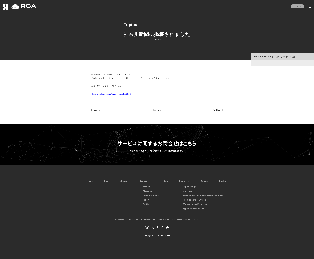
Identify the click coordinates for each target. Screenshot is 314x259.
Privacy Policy (118, 219)
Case (106, 181)
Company (144, 181)
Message (147, 191)
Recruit (182, 181)
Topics (204, 181)
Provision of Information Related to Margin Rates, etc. (178, 219)
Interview (187, 191)
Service (124, 181)
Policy (146, 200)
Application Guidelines (193, 208)
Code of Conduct (151, 195)
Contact (223, 181)
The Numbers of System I (195, 200)
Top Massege (189, 186)
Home (90, 181)
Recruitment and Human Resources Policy (203, 195)
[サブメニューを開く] (150, 181)
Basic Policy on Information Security (140, 219)
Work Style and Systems (195, 204)
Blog (166, 181)
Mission (146, 186)
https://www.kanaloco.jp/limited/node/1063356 (111, 94)
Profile (146, 204)
